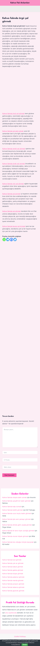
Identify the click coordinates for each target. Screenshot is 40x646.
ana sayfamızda (11, 613)
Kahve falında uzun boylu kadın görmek (16, 513)
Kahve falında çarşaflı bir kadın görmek (16, 501)
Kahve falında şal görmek (11, 211)
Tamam (25, 644)
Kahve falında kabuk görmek (12, 567)
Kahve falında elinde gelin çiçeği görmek (17, 525)
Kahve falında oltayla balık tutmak (14, 497)
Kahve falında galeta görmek (12, 570)
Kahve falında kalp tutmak (11, 506)
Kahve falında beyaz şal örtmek (13, 226)
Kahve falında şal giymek (11, 194)
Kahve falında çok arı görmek (12, 563)
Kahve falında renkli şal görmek (13, 149)
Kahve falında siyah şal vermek (13, 164)
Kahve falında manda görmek (12, 580)
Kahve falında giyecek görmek (13, 591)
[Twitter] (15, 239)
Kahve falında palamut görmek (13, 577)
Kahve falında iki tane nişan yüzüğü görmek (18, 531)
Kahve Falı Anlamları (20, 3)
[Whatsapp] (4, 239)
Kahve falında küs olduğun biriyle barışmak (17, 542)
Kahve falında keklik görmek (12, 510)
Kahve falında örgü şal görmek (13, 113)
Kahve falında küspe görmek (12, 574)
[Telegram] (7, 239)
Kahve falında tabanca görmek (13, 587)
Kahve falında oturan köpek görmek (15, 536)
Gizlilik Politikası (20, 636)
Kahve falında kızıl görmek (11, 560)
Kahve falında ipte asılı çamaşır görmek (16, 519)
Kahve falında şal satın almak (12, 131)
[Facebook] (11, 239)
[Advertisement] (20, 90)
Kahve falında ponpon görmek (13, 584)
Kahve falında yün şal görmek (13, 184)
